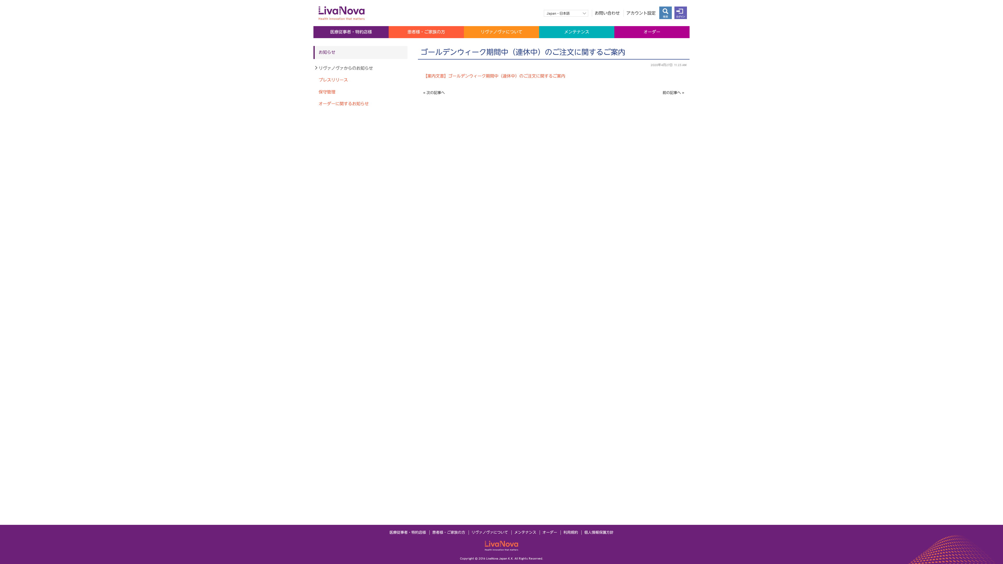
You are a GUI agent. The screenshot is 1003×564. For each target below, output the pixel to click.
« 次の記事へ (434, 93)
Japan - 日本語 (558, 13)
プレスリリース (333, 80)
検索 (665, 13)
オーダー (652, 32)
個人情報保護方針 (599, 532)
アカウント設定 (641, 13)
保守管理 (327, 92)
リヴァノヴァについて (501, 32)
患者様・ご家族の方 (426, 32)
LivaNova (501, 545)
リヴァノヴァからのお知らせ (346, 68)
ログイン (680, 13)
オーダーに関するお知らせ (344, 103)
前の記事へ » (673, 93)
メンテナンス (576, 32)
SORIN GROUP (355, 13)
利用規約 (570, 532)
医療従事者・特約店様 (351, 32)
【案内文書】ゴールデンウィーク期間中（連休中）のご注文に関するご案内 (494, 76)
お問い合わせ (607, 13)
